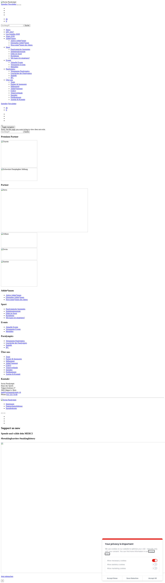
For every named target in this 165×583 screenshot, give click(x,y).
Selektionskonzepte (18, 52)
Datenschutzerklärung (14, 406)
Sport (8, 47)
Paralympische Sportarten (20, 49)
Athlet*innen (11, 38)
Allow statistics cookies (116, 564)
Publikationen (16, 97)
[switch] (154, 560)
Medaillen (14, 67)
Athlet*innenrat (16, 89)
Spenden (4, 4)
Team (13, 82)
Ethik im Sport (16, 54)
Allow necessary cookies (116, 561)
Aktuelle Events (17, 62)
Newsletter (12, 4)
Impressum (10, 404)
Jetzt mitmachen (7, 576)
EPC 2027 (10, 32)
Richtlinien (15, 56)
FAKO (13, 91)
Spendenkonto (11, 408)
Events (8, 60)
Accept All (152, 578)
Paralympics (10, 69)
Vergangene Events (18, 65)
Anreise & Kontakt (18, 99)
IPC (12, 78)
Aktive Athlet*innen (18, 41)
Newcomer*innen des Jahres (21, 45)
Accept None (112, 578)
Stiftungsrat (15, 86)
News (8, 30)
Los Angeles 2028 (13, 34)
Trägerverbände (17, 93)
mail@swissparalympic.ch (11, 392)
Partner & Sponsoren (19, 84)
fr (6, 21)
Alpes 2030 (10, 36)
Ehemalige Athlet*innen (20, 43)
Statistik (14, 75)
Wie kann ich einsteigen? (20, 58)
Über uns (9, 80)
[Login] (18, 4)
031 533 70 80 (11, 394)
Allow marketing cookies (116, 568)
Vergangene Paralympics (20, 71)
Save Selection (132, 578)
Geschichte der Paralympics (21, 73)
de (7, 19)
